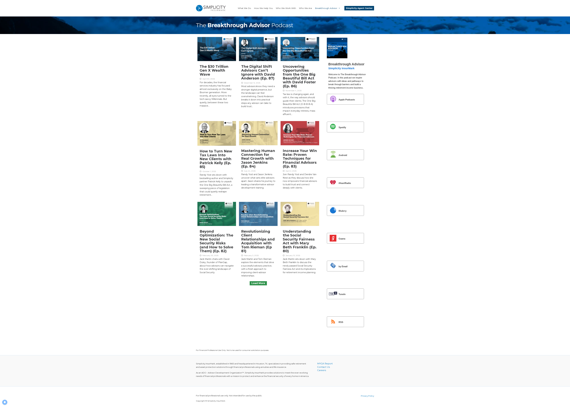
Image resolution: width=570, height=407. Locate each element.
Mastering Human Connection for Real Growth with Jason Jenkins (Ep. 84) (258, 159)
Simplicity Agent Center (359, 8)
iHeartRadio (345, 183)
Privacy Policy (367, 396)
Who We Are (305, 8)
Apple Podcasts (347, 99)
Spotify (342, 127)
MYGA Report (325, 363)
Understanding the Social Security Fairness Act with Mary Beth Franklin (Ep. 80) (299, 241)
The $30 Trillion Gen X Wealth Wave (214, 70)
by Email (343, 266)
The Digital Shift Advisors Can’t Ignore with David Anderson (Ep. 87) (258, 72)
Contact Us (323, 367)
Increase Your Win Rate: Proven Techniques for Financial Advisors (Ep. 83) (300, 159)
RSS (341, 322)
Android (343, 155)
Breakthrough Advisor (326, 8)
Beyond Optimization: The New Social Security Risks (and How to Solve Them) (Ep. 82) (216, 241)
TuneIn (342, 294)
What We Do (244, 8)
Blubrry (342, 211)
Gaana (342, 238)
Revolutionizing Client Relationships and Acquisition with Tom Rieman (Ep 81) (258, 241)
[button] (338, 8)
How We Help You (263, 8)
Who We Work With (286, 8)
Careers (321, 370)
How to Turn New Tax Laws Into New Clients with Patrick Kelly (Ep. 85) (216, 159)
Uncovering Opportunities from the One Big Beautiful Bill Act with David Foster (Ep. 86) (299, 76)
